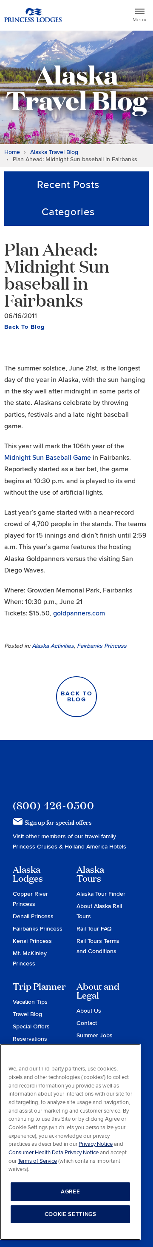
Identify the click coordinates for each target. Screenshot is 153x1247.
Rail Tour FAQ (94, 928)
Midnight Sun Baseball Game (47, 457)
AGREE (70, 1191)
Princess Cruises (36, 846)
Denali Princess (33, 916)
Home (12, 152)
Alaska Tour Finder (100, 893)
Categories (68, 212)
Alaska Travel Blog (54, 152)
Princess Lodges (60, 770)
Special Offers (31, 1026)
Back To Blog (24, 326)
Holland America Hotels (95, 846)
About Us (88, 1010)
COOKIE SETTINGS (70, 1214)
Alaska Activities (53, 645)
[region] (70, 1142)
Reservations (30, 1038)
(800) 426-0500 (53, 805)
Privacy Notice (96, 1144)
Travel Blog (27, 1014)
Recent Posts (68, 185)
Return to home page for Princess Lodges (33, 15)
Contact (86, 1023)
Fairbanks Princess (102, 645)
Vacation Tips (30, 1001)
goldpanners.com (79, 613)
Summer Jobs (94, 1035)
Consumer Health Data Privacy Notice (53, 1152)
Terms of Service (37, 1161)
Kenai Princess (32, 941)
